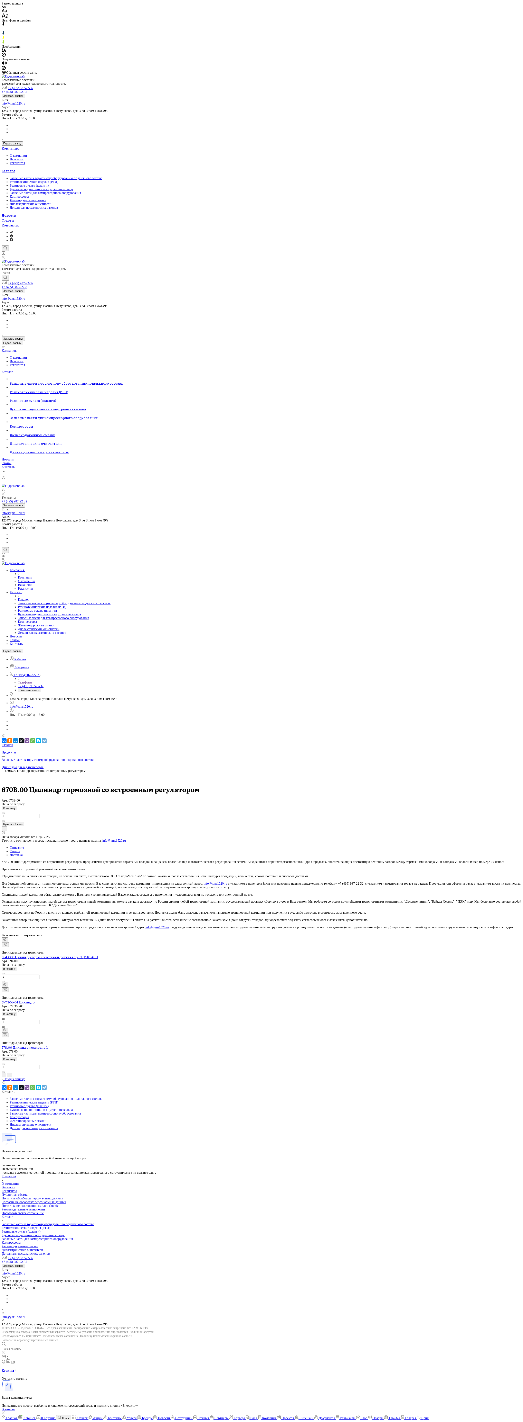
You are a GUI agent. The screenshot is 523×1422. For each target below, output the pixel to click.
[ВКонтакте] (4, 740)
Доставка (16, 855)
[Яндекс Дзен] (11, 240)
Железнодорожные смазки (28, 200)
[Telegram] (11, 232)
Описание (17, 847)
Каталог (8, 170)
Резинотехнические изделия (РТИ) (34, 182)
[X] (21, 740)
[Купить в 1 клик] (5, 944)
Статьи (8, 220)
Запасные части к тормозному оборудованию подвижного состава (56, 178)
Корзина (8, 1370)
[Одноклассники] (9, 740)
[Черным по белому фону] (3, 25)
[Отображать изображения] (4, 50)
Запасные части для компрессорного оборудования (45, 193)
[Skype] (38, 740)
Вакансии (16, 159)
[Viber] (27, 740)
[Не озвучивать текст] (4, 69)
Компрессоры (19, 196)
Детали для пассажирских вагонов (34, 207)
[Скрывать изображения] (4, 55)
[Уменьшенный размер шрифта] (4, 7)
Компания (10, 148)
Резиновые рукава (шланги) (29, 185)
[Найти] (5, 278)
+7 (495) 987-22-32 (20, 88)
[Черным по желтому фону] (3, 38)
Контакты (10, 225)
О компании (18, 155)
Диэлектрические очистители (30, 204)
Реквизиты (17, 163)
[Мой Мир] (15, 740)
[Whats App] (11, 236)
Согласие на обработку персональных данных (30, 1340)
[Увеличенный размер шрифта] (5, 16)
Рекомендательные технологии (23, 1209)
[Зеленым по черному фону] (3, 43)
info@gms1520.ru (13, 103)
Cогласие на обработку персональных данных (34, 1202)
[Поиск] (5, 248)
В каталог (8, 1409)
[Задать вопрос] (4, 828)
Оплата (15, 851)
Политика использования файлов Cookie (30, 1205)
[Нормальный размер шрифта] (4, 11)
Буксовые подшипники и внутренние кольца (41, 189)
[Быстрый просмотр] (5, 939)
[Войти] (3, 254)
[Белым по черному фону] (3, 29)
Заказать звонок (13, 95)
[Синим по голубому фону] (3, 34)
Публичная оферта (15, 1194)
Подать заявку (12, 143)
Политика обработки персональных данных (32, 1198)
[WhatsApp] (32, 740)
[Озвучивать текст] (4, 64)
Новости (9, 215)
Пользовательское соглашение (23, 1213)
